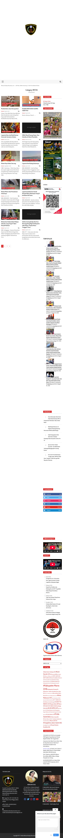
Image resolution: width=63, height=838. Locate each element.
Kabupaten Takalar (48, 691)
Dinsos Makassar (49, 676)
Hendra (2, 111)
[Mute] (57, 551)
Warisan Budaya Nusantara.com (7, 85)
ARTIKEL (18, 85)
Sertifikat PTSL (47, 725)
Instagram (54, 500)
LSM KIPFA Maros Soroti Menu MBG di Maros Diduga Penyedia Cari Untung (51, 756)
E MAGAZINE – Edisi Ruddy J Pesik (51, 804)
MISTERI (3, 131)
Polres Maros (47, 719)
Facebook (54, 494)
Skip (51, 834)
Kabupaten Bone (47, 683)
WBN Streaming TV (24, 85)
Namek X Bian (46, 748)
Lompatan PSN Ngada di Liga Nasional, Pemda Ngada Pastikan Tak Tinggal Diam (51, 737)
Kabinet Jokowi (55, 681)
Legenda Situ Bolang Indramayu (30, 163)
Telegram (54, 510)
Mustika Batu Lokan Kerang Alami (10, 109)
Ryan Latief (53, 720)
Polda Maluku (50, 714)
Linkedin (54, 504)
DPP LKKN (47, 678)
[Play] (45, 551)
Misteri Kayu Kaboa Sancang (8, 163)
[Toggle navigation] (60, 82)
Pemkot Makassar (51, 710)
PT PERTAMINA (47, 720)
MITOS (30, 85)
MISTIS (28, 159)
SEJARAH (35, 159)
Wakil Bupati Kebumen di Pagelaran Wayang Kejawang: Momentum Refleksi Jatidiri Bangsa (52, 428)
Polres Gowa (54, 717)
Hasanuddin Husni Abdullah (50, 679)
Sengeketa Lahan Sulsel (53, 723)
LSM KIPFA (53, 708)
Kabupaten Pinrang (53, 689)
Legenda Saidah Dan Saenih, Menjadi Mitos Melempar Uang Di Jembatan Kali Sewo (31, 193)
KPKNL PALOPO (50, 700)
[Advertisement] (31, 11)
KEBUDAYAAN (36, 85)
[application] (52, 547)
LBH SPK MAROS (51, 706)
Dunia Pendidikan (55, 677)
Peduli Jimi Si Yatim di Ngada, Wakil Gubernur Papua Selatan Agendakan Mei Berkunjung (52, 750)
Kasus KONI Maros (48, 693)
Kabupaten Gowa (55, 683)
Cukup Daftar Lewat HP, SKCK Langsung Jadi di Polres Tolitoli (51, 762)
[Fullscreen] (60, 551)
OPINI (35, 186)
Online (47, 101)
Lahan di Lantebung (50, 702)
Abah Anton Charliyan (49, 672)
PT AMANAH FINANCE (56, 719)
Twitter (54, 497)
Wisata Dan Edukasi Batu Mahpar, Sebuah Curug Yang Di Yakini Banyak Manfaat (10, 223)
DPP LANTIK (56, 676)
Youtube (54, 507)
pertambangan (54, 712)
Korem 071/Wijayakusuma (52, 695)
